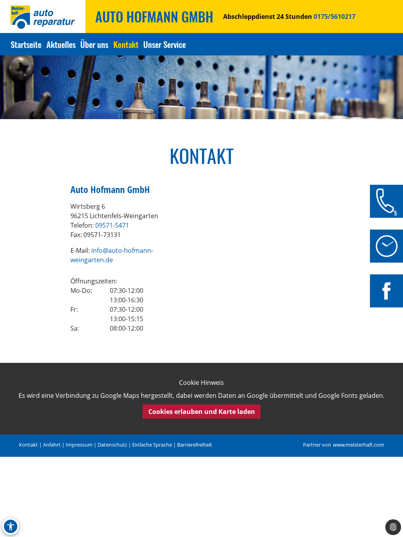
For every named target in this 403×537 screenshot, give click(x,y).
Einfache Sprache (152, 444)
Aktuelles (61, 44)
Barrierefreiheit (194, 444)
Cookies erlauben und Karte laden (201, 411)
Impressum (79, 444)
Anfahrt (52, 444)
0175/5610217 (333, 16)
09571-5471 (112, 225)
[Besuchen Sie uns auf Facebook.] (386, 290)
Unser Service (164, 44)
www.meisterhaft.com (358, 444)
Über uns (94, 44)
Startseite (26, 44)
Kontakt (126, 44)
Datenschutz (112, 444)
